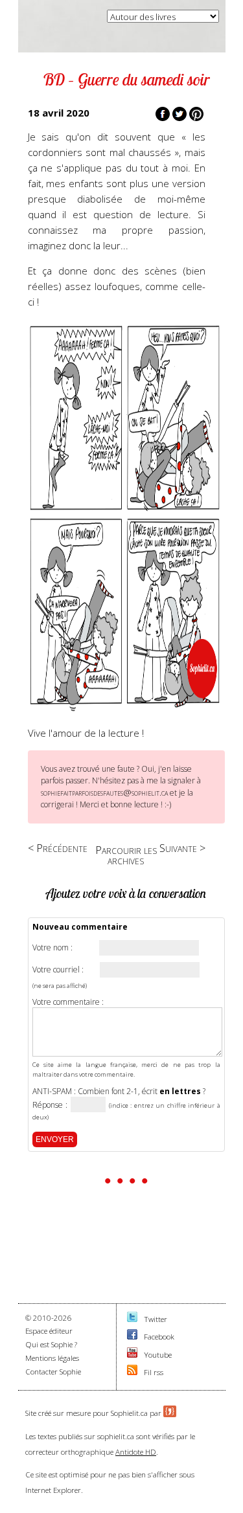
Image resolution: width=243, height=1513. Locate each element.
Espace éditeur (49, 1331)
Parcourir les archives (126, 855)
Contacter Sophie (53, 1371)
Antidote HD (135, 1452)
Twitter (155, 1319)
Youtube (158, 1355)
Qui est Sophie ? (51, 1344)
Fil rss (153, 1372)
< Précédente (57, 847)
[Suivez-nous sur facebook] (132, 1336)
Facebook (159, 1336)
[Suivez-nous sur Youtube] (132, 1355)
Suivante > (182, 847)
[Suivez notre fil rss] (132, 1372)
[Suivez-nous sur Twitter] (132, 1319)
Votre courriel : (58, 970)
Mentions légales (52, 1358)
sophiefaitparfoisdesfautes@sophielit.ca (104, 792)
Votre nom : (52, 948)
